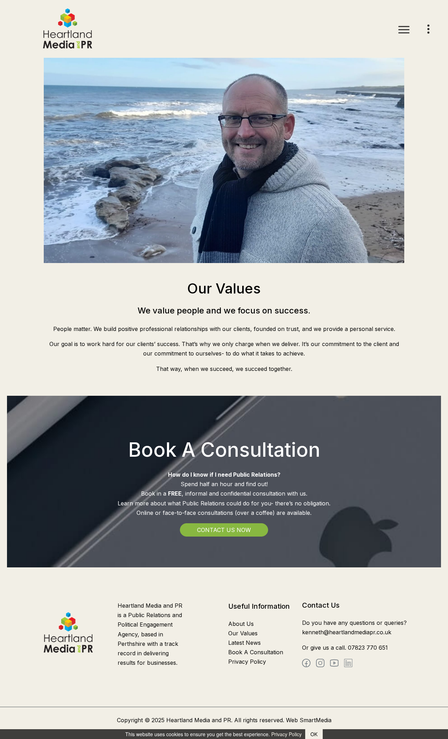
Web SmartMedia (308, 720)
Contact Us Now (224, 529)
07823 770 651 (368, 647)
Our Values (243, 633)
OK (313, 734)
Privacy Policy (247, 661)
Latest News (244, 642)
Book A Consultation (255, 652)
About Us (241, 623)
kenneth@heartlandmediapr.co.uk (346, 632)
